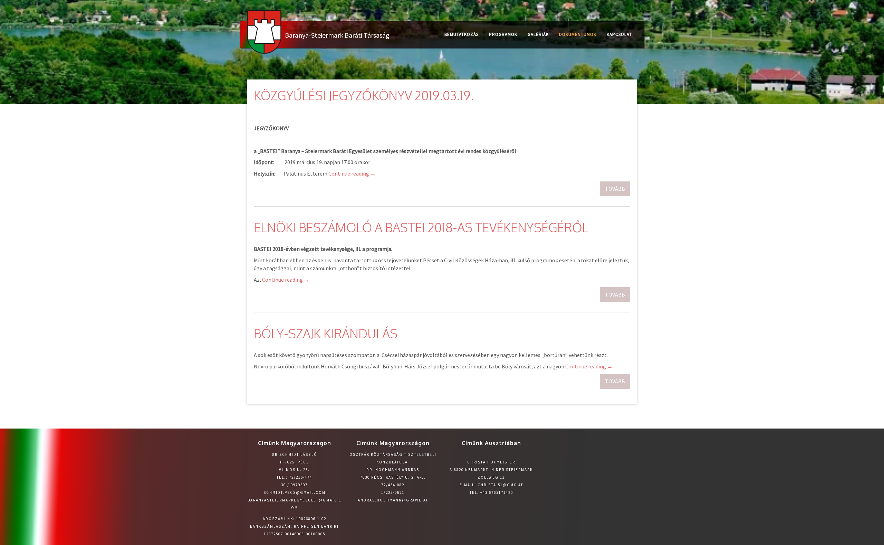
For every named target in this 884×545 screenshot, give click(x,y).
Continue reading (352, 173)
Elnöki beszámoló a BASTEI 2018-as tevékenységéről (421, 227)
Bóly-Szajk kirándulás (325, 333)
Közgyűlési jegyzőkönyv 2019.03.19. (364, 95)
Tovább (615, 188)
